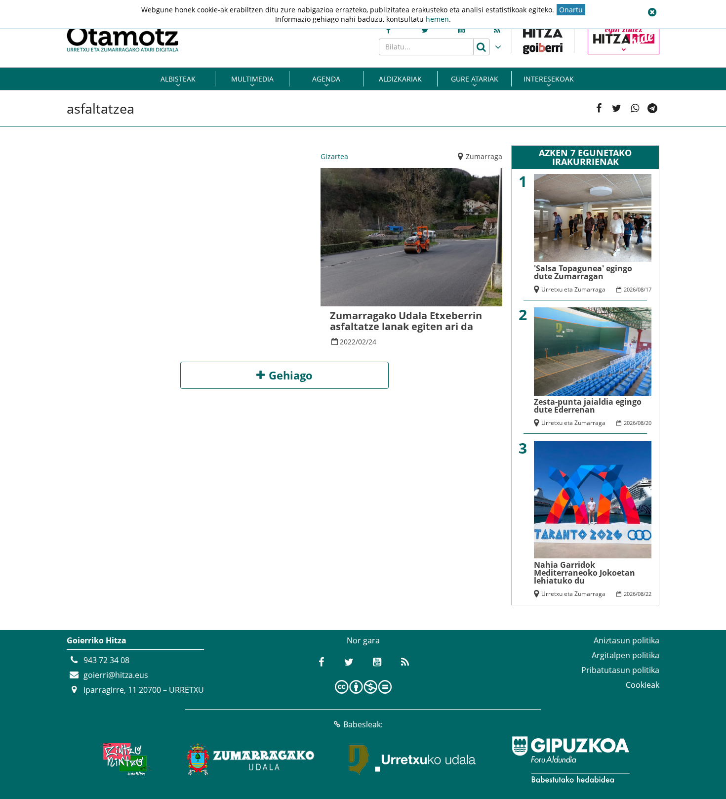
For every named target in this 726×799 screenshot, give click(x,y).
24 (372, 341)
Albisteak (178, 79)
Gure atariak (474, 79)
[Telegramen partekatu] (652, 108)
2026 (630, 289)
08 (641, 289)
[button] (652, 12)
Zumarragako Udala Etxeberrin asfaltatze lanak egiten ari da (406, 321)
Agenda (326, 79)
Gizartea (334, 156)
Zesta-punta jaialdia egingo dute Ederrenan (588, 405)
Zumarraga (484, 156)
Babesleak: (363, 724)
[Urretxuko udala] (412, 759)
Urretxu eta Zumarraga (573, 289)
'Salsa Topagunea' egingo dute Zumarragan (583, 272)
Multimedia (252, 79)
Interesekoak (549, 79)
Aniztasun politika (626, 640)
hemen (437, 19)
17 (648, 289)
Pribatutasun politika (620, 670)
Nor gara (363, 640)
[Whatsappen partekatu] (635, 108)
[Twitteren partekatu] (616, 108)
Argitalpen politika (625, 655)
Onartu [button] (571, 9)
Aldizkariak (400, 79)
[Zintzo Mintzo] (124, 759)
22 (648, 593)
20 (648, 422)
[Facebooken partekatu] (598, 108)
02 (362, 341)
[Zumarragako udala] (251, 759)
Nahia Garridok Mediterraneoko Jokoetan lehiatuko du (584, 573)
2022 (348, 341)
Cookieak (642, 684)
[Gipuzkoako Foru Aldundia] (570, 759)
